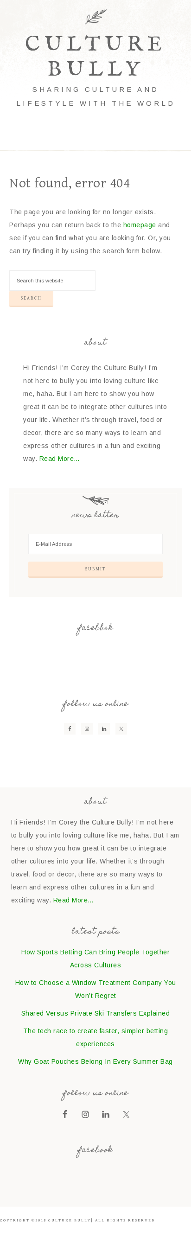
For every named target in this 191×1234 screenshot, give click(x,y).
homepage (139, 225)
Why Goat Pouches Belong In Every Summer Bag (95, 1061)
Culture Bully (95, 57)
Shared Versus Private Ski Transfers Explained (95, 1013)
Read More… (59, 458)
